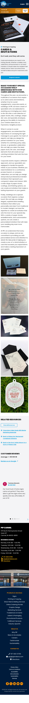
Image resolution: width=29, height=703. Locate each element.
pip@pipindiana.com (10, 559)
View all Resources (9, 425)
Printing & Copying (9, 47)
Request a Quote (18, 10)
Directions (6, 561)
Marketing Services (14, 610)
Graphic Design (14, 607)
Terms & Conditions (14, 669)
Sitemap (14, 678)
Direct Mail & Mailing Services (14, 602)
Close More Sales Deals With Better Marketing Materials (14, 431)
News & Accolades (14, 635)
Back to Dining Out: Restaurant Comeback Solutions (13, 437)
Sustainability (14, 643)
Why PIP (14, 632)
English (22, 4)
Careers (14, 638)
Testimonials (14, 641)
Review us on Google (8, 461)
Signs (14, 596)
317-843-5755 (5, 12)
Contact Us (14, 649)
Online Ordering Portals (14, 605)
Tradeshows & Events (14, 613)
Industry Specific (14, 624)
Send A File (25, 10)
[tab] (10, 518)
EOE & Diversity (14, 674)
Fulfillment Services (14, 621)
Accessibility (14, 671)
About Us (14, 629)
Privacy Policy (14, 667)
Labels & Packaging (14, 616)
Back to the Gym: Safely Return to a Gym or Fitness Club (14, 444)
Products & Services (14, 593)
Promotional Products (14, 618)
